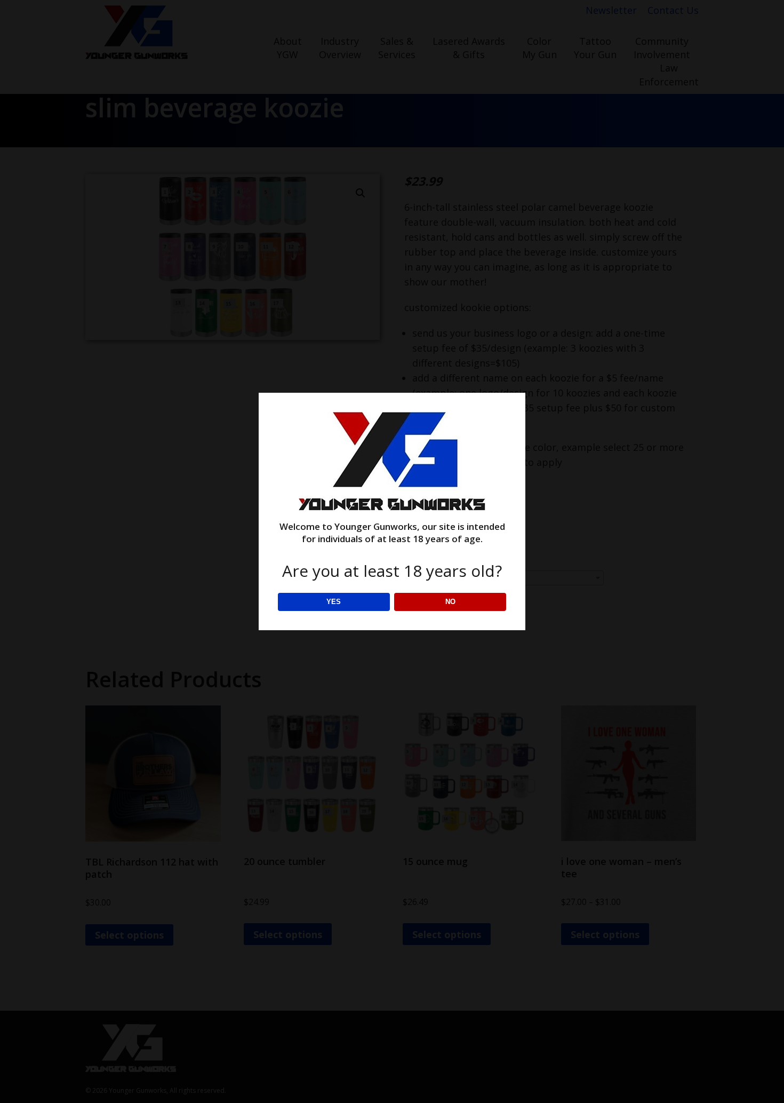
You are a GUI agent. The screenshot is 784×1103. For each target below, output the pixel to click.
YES (333, 602)
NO (450, 602)
